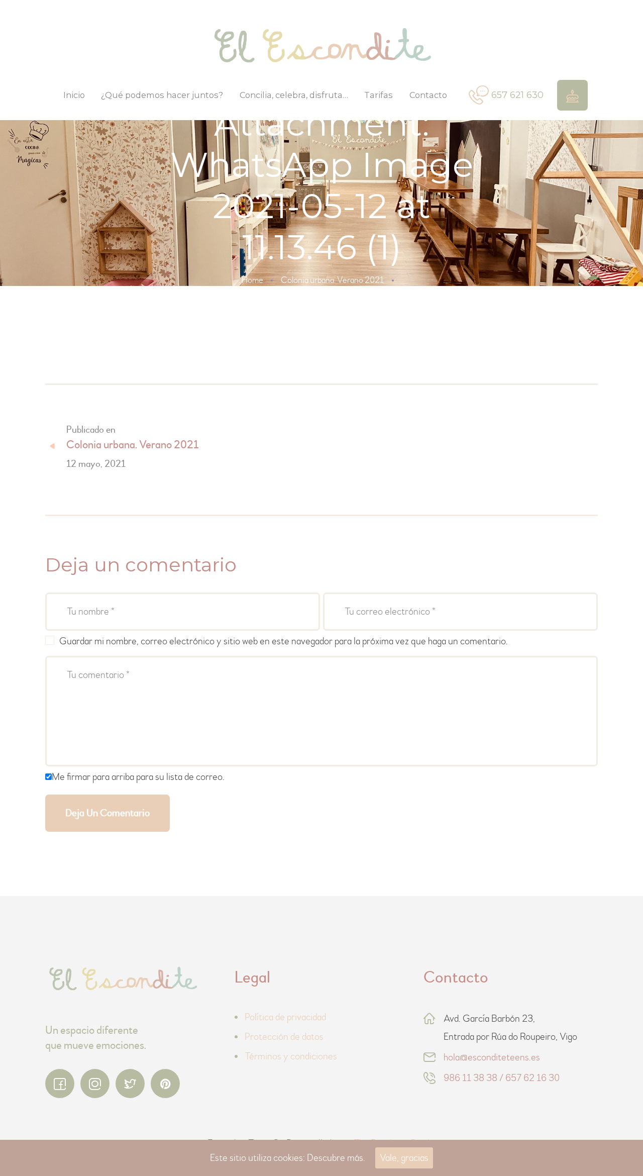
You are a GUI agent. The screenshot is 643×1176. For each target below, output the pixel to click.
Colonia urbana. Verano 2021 (332, 280)
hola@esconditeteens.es (492, 1057)
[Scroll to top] (608, 1141)
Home (252, 280)
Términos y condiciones (291, 1056)
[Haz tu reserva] (572, 95)
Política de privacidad (285, 1017)
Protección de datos (284, 1036)
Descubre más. (336, 1157)
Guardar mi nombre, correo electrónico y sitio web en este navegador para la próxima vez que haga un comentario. (283, 641)
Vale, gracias (404, 1157)
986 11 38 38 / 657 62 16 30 (502, 1077)
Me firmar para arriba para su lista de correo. (138, 776)
